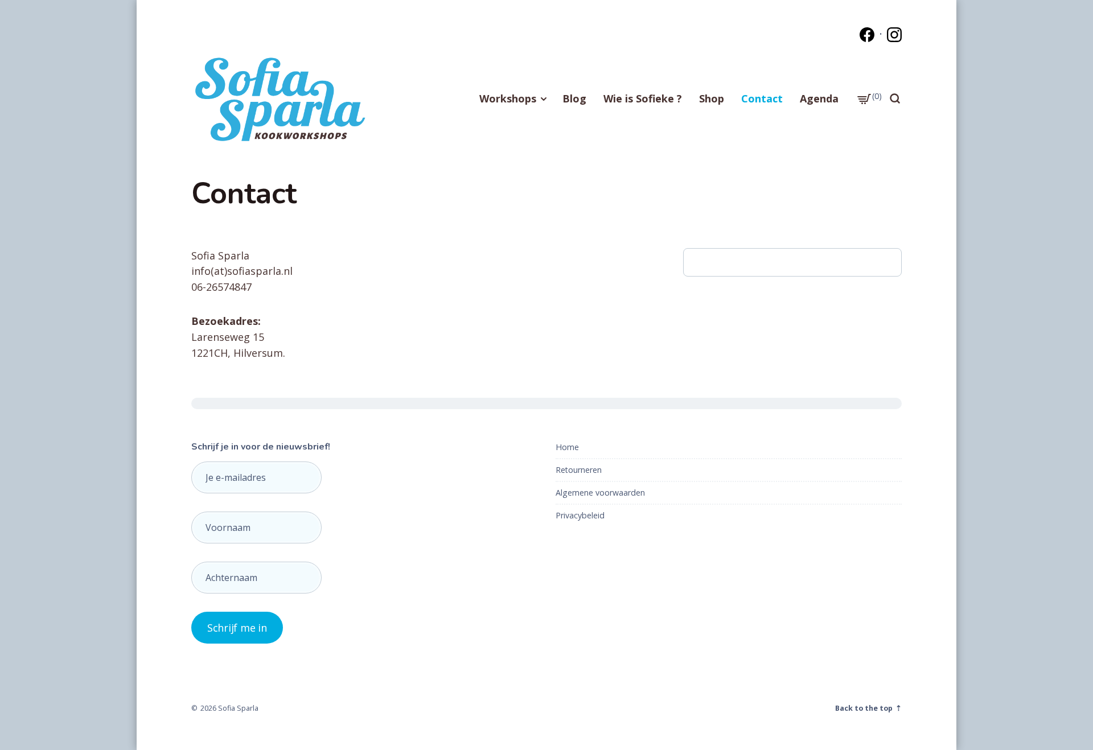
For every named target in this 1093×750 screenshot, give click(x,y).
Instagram (894, 34)
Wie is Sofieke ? (642, 98)
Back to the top (864, 708)
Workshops (507, 98)
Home (567, 447)
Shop (711, 98)
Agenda (819, 98)
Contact (762, 98)
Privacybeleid (580, 515)
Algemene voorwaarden (600, 492)
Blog (574, 98)
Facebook (867, 34)
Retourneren (579, 469)
